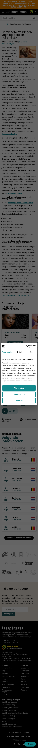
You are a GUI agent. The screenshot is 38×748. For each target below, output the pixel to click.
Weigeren (19, 400)
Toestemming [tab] (7, 352)
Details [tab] (19, 352)
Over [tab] (31, 352)
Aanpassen (18, 394)
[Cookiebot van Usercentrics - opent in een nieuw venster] (27, 346)
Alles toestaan (19, 388)
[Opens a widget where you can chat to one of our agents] (30, 744)
